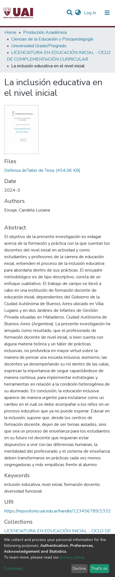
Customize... (14, 568)
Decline (79, 568)
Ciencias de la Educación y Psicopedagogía (52, 39)
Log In (90, 13)
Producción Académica (45, 32)
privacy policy (72, 557)
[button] (78, 13)
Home (10, 32)
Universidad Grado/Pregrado (38, 46)
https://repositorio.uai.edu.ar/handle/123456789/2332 (57, 511)
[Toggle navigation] (107, 12)
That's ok (99, 568)
